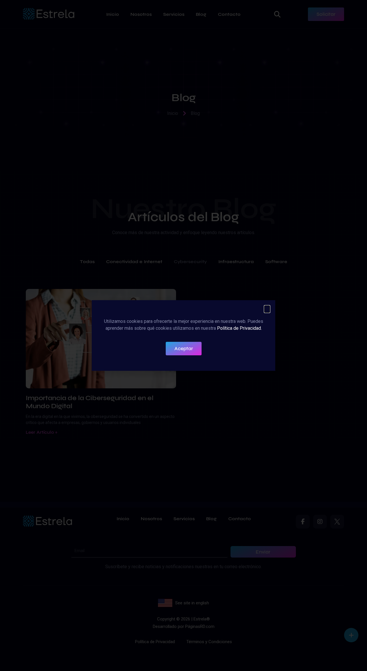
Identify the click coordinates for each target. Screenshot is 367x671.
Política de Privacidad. (239, 328)
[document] (183, 335)
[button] (267, 309)
